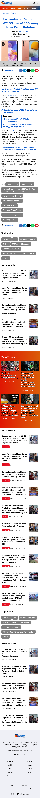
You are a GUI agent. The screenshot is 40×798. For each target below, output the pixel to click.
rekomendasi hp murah (12, 201)
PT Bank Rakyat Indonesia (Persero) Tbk (18, 253)
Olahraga (29, 765)
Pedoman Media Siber (23, 785)
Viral (19, 8)
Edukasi (29, 761)
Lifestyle (13, 13)
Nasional (4, 8)
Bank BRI (6, 239)
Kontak (32, 789)
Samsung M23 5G (10, 219)
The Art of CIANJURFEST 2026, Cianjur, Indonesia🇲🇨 (9, 375)
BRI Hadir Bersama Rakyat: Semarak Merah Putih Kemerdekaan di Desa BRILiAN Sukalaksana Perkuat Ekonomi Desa (14, 577)
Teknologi (34, 8)
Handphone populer (14, 95)
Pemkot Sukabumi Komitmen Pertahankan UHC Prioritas (14, 525)
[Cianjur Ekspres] (6, 3)
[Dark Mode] (34, 3)
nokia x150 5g (27, 184)
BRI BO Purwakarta (27, 239)
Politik (12, 8)
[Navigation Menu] (37, 3)
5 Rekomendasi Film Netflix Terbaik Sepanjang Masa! (18, 120)
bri (15, 239)
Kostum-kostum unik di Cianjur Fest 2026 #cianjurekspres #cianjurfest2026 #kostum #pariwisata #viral (29, 412)
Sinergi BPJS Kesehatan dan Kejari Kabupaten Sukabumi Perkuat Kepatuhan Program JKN (13, 540)
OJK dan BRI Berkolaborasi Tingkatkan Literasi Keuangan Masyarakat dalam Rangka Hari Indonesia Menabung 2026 (14, 340)
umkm (5, 258)
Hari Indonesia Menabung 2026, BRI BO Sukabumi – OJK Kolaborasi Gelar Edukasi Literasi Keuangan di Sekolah (14, 323)
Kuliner (29, 776)
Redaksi (10, 785)
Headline (5, 447)
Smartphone (14, 130)
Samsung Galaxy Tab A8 (12, 215)
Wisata (29, 772)
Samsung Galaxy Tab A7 (12, 210)
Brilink (5, 244)
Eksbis (26, 8)
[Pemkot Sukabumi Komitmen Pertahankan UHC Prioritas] (33, 527)
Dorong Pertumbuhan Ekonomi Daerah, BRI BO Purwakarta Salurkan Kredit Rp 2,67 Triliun (14, 307)
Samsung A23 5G (9, 205)
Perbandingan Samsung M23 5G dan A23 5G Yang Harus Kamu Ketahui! (19, 190)
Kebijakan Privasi (9, 789)
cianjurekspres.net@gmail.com (20, 751)
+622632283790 (20, 754)
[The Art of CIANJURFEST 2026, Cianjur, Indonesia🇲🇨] (10, 366)
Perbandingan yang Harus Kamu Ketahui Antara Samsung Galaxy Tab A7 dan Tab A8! (18, 148)
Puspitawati (23, 32)
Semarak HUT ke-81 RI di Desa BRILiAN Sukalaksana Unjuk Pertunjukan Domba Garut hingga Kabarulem (14, 558)
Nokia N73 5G (12, 184)
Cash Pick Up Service (11, 249)
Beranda (4, 13)
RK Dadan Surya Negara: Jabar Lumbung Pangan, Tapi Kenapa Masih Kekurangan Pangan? (10, 410)
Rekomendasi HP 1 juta (12, 196)
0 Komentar (8, 71)
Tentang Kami (23, 789)
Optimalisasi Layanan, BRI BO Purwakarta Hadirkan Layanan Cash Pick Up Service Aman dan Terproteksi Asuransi (14, 274)
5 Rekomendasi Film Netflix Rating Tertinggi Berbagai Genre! (18, 125)
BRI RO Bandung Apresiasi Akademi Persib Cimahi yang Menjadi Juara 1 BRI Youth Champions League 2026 (13, 596)
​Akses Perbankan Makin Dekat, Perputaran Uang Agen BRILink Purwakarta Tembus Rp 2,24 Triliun (14, 291)
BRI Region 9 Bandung (20, 244)
